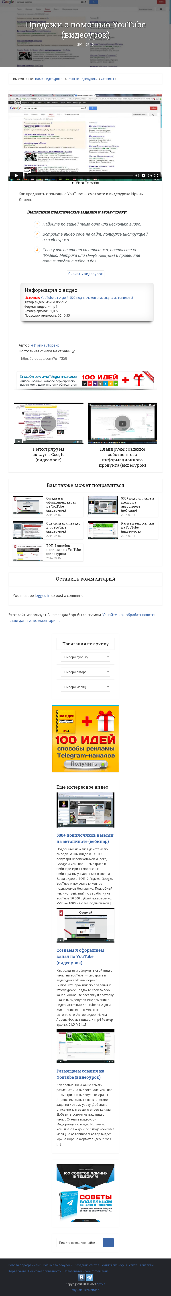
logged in (42, 595)
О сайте (131, 1265)
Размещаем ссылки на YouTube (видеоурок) (137, 527)
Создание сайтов (87, 1265)
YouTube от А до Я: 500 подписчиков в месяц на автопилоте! (87, 297)
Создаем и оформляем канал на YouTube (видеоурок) (61, 504)
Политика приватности (44, 1271)
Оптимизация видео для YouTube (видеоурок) (63, 527)
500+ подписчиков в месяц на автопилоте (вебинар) (137, 504)
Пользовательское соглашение (86, 1271)
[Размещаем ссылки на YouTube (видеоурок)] (85, 1046)
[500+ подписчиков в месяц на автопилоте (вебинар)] (85, 810)
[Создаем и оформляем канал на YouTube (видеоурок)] (85, 925)
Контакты (147, 1265)
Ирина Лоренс (46, 345)
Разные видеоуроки (83, 79)
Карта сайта (17, 1271)
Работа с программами (24, 1265)
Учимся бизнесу (113, 1265)
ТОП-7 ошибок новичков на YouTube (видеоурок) (63, 549)
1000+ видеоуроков (49, 79)
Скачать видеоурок (85, 273)
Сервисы (107, 79)
